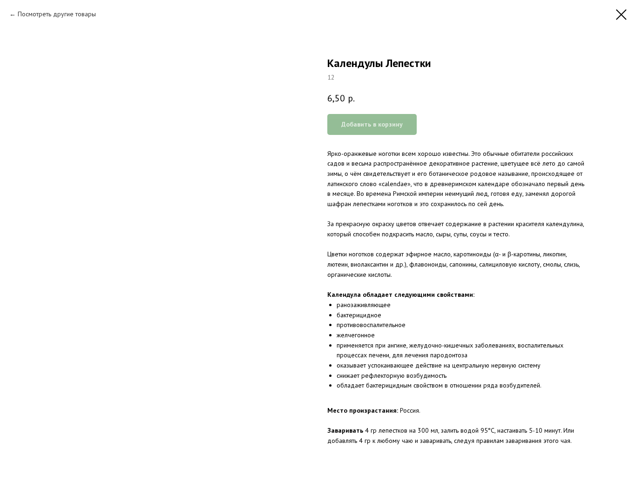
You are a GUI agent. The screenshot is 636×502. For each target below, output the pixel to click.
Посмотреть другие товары (57, 14)
